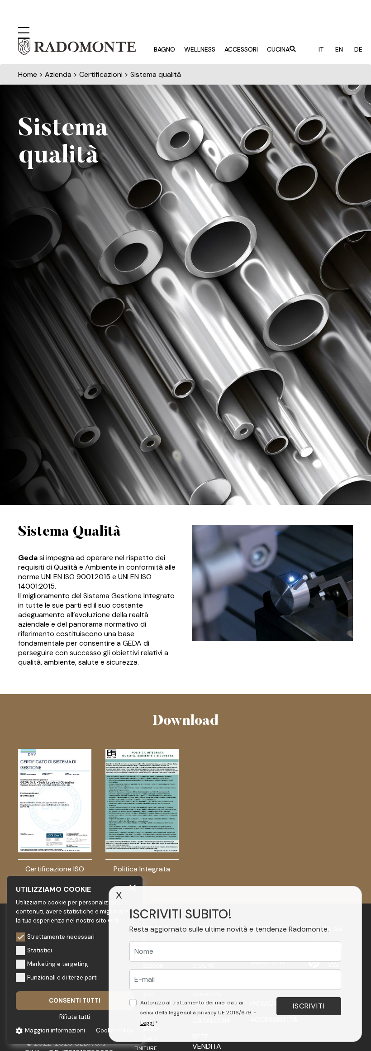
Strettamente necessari (61, 937)
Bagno (164, 49)
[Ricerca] (293, 49)
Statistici (39, 950)
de (358, 49)
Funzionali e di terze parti (62, 977)
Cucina (278, 49)
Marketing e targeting (57, 964)
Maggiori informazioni (55, 1030)
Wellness (199, 49)
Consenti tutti (74, 1000)
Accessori (241, 49)
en (339, 49)
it (321, 49)
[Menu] (23, 31)
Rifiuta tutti (74, 1017)
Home (27, 74)
